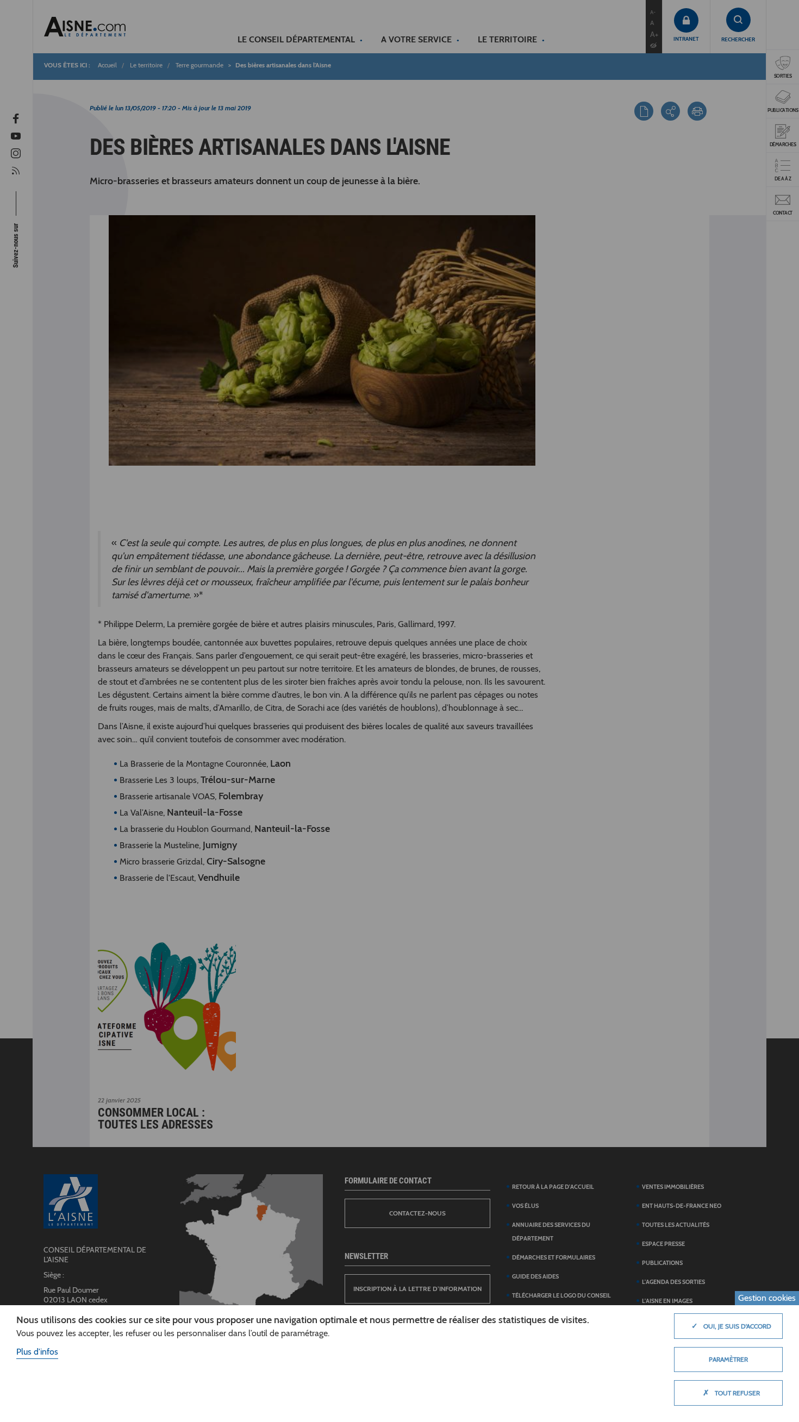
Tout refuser (731, 1393)
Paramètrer (728, 1359)
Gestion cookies (767, 1298)
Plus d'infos (37, 1351)
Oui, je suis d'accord (731, 1326)
